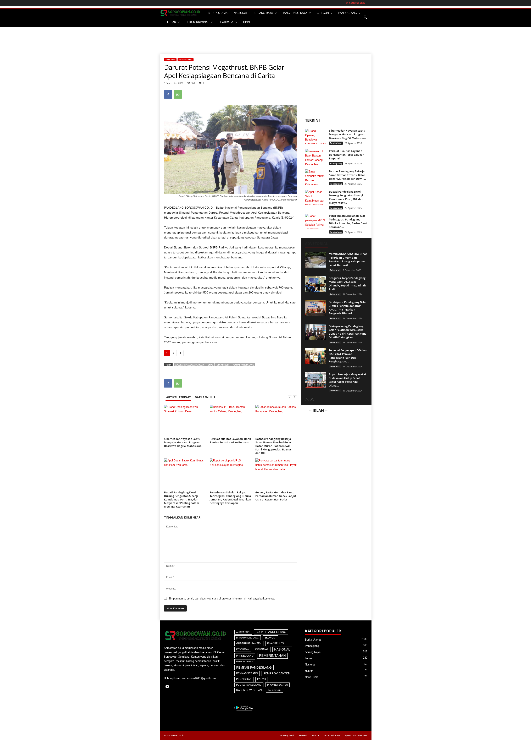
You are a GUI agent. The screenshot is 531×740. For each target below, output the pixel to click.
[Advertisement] (265, 40)
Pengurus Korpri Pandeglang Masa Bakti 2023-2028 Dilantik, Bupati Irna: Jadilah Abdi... (347, 283)
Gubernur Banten (249, 643)
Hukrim (309, 670)
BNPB (210, 364)
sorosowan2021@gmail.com (199, 678)
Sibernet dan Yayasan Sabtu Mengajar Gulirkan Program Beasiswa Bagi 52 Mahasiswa (183, 442)
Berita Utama (313, 639)
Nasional (170, 59)
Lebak (308, 658)
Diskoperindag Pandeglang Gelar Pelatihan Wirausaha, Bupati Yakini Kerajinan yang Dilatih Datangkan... (347, 331)
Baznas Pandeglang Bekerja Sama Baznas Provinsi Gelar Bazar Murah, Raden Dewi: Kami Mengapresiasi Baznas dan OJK (273, 446)
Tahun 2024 (274, 690)
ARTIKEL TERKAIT (178, 397)
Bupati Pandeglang (271, 632)
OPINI (247, 22)
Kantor (315, 735)
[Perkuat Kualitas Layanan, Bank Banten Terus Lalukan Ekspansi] (230, 420)
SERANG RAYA (263, 13)
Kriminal (262, 649)
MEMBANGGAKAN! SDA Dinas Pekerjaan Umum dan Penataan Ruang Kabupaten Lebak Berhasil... (348, 259)
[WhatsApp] (178, 94)
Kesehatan (242, 649)
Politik (261, 679)
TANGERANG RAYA (295, 13)
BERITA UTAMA (218, 13)
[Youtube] (168, 687)
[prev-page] (290, 397)
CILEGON (323, 13)
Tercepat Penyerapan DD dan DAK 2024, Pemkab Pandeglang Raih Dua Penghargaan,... (348, 355)
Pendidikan (244, 679)
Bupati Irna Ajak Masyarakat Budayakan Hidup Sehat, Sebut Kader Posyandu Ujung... (347, 379)
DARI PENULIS (205, 397)
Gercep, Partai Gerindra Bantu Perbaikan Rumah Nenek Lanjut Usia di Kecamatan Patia (275, 495)
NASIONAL (240, 13)
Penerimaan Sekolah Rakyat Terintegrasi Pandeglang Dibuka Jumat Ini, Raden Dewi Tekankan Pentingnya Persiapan (230, 497)
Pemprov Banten (276, 673)
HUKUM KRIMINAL (197, 22)
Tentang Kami (286, 735)
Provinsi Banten (277, 685)
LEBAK (171, 22)
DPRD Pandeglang (247, 637)
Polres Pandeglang (249, 685)
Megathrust (223, 364)
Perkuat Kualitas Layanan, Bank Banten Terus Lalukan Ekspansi (230, 440)
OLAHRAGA (226, 22)
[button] (365, 17)
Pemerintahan (272, 655)
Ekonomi (270, 637)
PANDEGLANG (347, 13)
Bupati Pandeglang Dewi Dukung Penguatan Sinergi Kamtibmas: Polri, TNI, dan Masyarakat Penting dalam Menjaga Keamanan (181, 499)
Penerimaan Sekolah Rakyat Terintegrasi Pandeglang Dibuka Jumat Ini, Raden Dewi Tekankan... (348, 221)
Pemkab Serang (247, 673)
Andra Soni (243, 632)
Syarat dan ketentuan (356, 735)
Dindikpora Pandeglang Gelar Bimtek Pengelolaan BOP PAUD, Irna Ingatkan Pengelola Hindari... (348, 307)
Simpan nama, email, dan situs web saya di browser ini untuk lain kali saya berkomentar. (221, 598)
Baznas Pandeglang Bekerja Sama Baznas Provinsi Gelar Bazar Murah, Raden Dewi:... (347, 175)
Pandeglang (185, 59)
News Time (311, 677)
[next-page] (295, 397)
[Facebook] (168, 94)
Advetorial (335, 270)
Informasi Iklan (332, 735)
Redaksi (303, 735)
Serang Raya (312, 652)
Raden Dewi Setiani (249, 690)
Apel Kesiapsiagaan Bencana (189, 364)
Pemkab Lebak (244, 661)
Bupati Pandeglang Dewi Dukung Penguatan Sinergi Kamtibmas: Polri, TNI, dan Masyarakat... (346, 197)
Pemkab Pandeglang (243, 364)
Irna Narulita (275, 643)
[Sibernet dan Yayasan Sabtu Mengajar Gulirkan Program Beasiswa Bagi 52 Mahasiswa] (185, 420)
